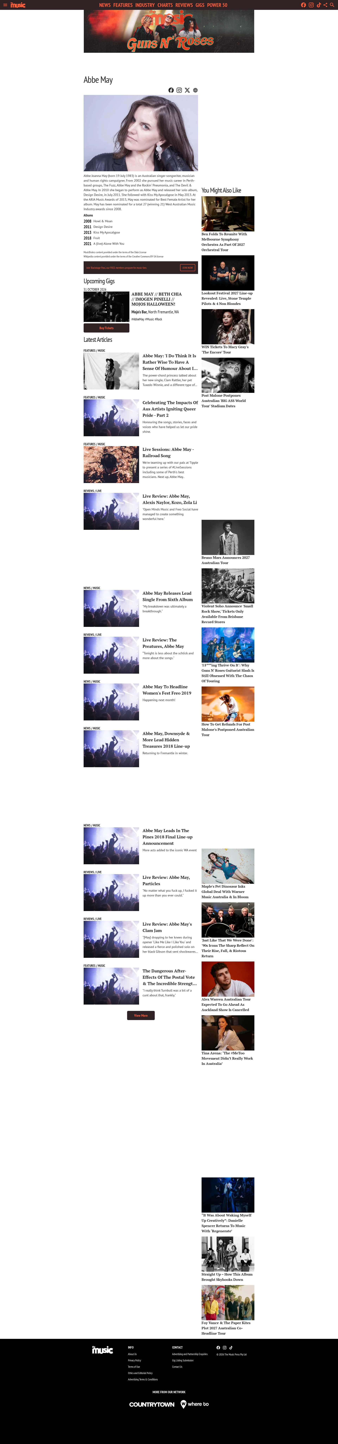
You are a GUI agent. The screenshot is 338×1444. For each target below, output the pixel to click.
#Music (149, 319)
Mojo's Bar (139, 312)
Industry (145, 5)
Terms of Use (134, 1366)
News (105, 5)
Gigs (200, 5)
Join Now (188, 267)
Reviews (184, 5)
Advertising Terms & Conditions (143, 1379)
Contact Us (177, 1366)
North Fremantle (160, 312)
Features (123, 5)
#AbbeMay (138, 319)
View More (141, 1015)
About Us (132, 1354)
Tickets (106, 328)
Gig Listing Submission (182, 1360)
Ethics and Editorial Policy (140, 1373)
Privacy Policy (134, 1360)
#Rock (158, 319)
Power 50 (217, 5)
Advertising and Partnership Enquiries (190, 1354)
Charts (165, 5)
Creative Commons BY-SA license (148, 256)
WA (176, 312)
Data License (140, 252)
